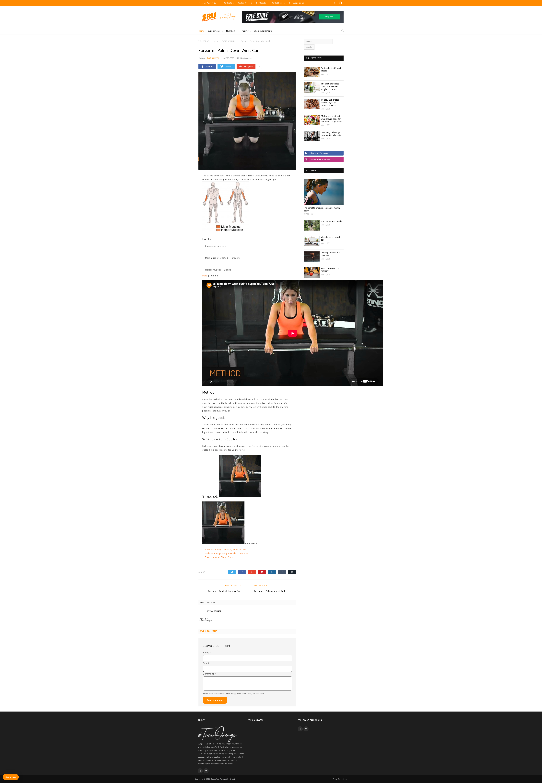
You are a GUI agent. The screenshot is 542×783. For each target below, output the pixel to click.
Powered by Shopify (228, 779)
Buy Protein (229, 3)
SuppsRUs (215, 779)
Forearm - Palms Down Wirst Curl (255, 41)
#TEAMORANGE (214, 611)
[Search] (342, 31)
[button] (215, 31)
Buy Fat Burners (278, 3)
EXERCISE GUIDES (229, 41)
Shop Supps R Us (340, 779)
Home (215, 41)
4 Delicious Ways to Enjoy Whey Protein (226, 549)
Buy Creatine (261, 3)
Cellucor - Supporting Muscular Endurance (227, 553)
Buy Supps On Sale (297, 3)
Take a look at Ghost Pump (219, 557)
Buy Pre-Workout (245, 3)
